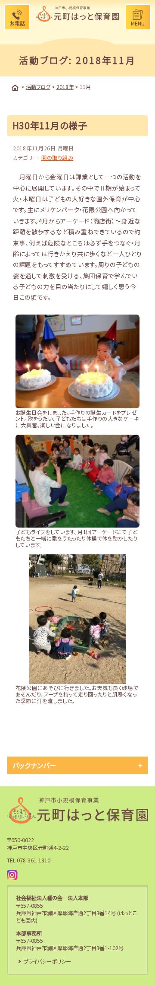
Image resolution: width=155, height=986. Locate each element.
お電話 (17, 23)
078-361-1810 (33, 860)
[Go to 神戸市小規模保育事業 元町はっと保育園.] (15, 87)
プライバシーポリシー (47, 961)
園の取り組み (57, 158)
